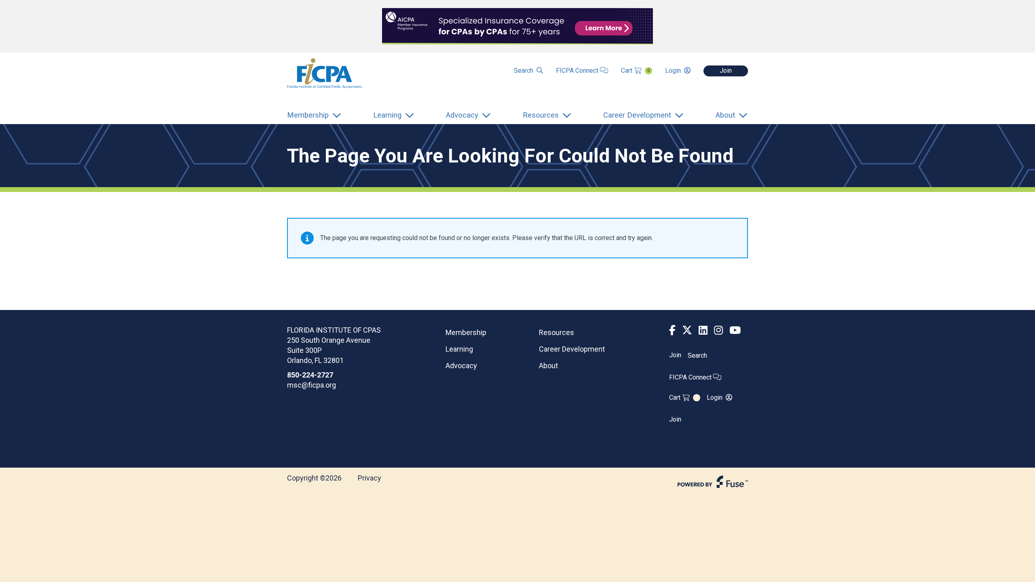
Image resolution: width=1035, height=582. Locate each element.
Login (673, 70)
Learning (459, 349)
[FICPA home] (324, 72)
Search (523, 70)
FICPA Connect (578, 70)
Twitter (687, 330)
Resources (556, 332)
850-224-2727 (310, 375)
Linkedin (703, 330)
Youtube (735, 330)
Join (726, 70)
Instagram (718, 330)
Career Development (572, 349)
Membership (466, 332)
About (548, 365)
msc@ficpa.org (311, 385)
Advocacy (461, 365)
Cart (635, 70)
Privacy (369, 478)
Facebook (672, 330)
